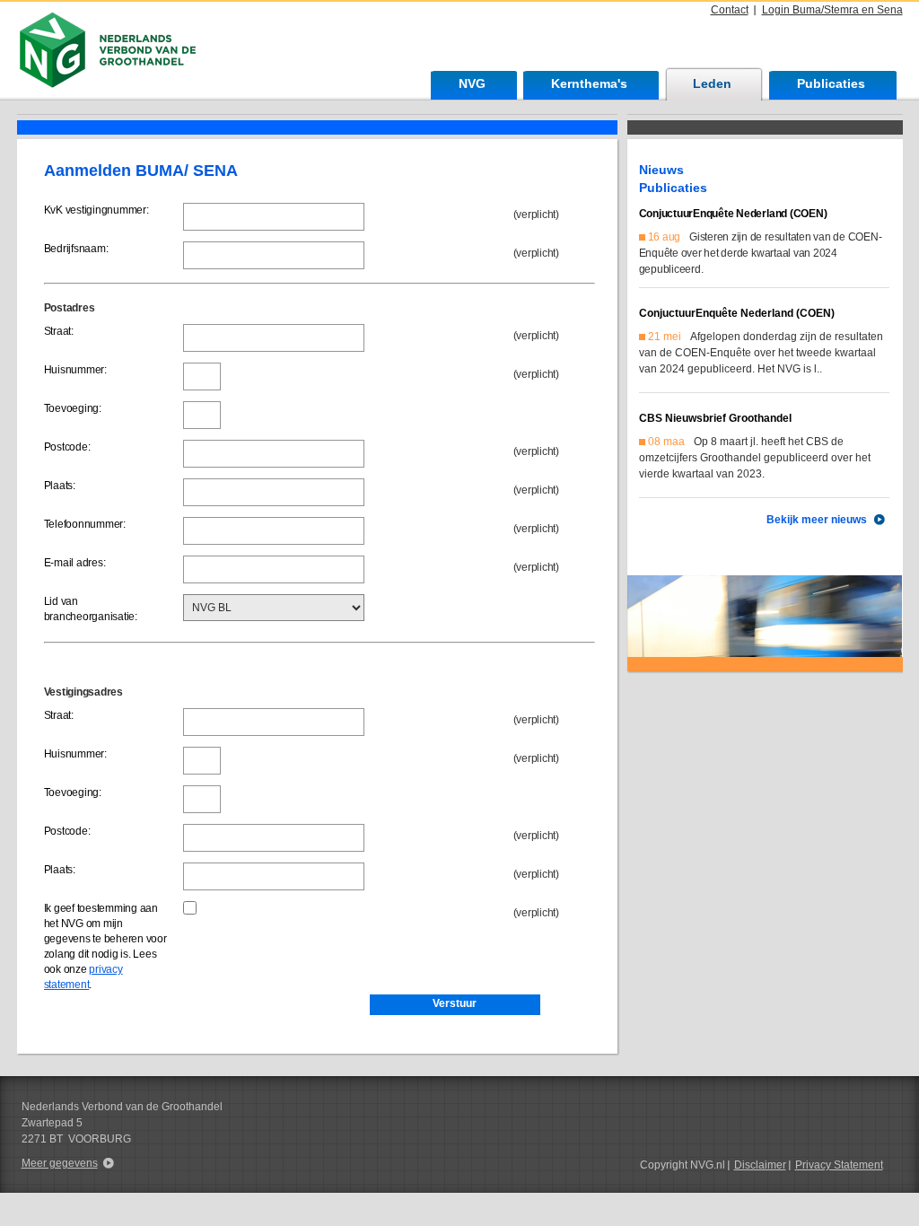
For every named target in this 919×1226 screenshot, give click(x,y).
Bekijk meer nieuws (816, 519)
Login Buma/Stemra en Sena (832, 10)
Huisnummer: (75, 369)
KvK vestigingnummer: (96, 210)
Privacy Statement (839, 1165)
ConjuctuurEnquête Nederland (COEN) (733, 213)
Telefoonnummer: (85, 524)
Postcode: (67, 447)
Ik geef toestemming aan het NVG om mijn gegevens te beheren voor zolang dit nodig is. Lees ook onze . (105, 946)
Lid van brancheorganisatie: (90, 609)
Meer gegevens (60, 1163)
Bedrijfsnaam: (76, 248)
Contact (729, 10)
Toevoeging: (72, 408)
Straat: (59, 331)
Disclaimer (760, 1165)
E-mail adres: (75, 562)
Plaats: (59, 485)
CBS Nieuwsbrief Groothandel (715, 418)
